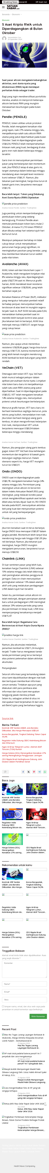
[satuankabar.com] (12, 7)
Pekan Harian (13, 1148)
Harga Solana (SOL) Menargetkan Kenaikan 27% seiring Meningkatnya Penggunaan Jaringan (24, 754)
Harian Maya (21, 1145)
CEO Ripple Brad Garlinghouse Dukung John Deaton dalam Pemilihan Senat (22, 760)
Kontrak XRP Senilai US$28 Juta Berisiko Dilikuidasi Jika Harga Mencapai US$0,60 (20, 729)
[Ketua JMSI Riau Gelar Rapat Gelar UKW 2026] (23, 1103)
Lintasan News (33, 1151)
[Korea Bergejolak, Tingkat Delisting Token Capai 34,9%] (36, 789)
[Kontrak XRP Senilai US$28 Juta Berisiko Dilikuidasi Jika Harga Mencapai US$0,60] (12, 789)
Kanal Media (32, 1145)
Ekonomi (5, 20)
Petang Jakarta (8, 1145)
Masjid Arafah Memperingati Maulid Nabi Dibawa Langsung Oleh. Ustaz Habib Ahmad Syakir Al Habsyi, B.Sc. (32, 1081)
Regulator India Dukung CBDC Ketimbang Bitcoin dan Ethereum (24, 741)
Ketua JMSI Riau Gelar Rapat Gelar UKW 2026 (31, 1110)
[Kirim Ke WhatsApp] (45, 772)
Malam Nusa (7, 1151)
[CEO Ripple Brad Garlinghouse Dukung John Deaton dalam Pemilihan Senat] (36, 839)
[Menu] (4, 7)
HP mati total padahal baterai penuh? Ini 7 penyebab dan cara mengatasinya (31, 1062)
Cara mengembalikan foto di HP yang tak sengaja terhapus (32, 1096)
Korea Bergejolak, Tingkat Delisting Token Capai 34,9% (24, 735)
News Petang (37, 1148)
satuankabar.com (14, 37)
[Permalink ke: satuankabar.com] (4, 38)
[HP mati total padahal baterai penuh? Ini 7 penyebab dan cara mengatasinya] (24, 1055)
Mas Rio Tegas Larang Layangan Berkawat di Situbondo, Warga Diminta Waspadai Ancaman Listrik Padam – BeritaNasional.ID (30, 1046)
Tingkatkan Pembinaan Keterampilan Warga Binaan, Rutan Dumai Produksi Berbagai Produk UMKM (32, 1128)
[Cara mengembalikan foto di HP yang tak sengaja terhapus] (24, 1089)
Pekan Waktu (25, 1148)
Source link (7, 718)
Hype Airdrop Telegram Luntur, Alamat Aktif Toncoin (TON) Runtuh (22, 748)
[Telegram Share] (39, 772)
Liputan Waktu (20, 1151)
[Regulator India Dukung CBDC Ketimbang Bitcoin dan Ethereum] (12, 814)
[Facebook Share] (23, 772)
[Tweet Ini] (29, 772)
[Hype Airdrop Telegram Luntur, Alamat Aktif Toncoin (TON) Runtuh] (36, 814)
